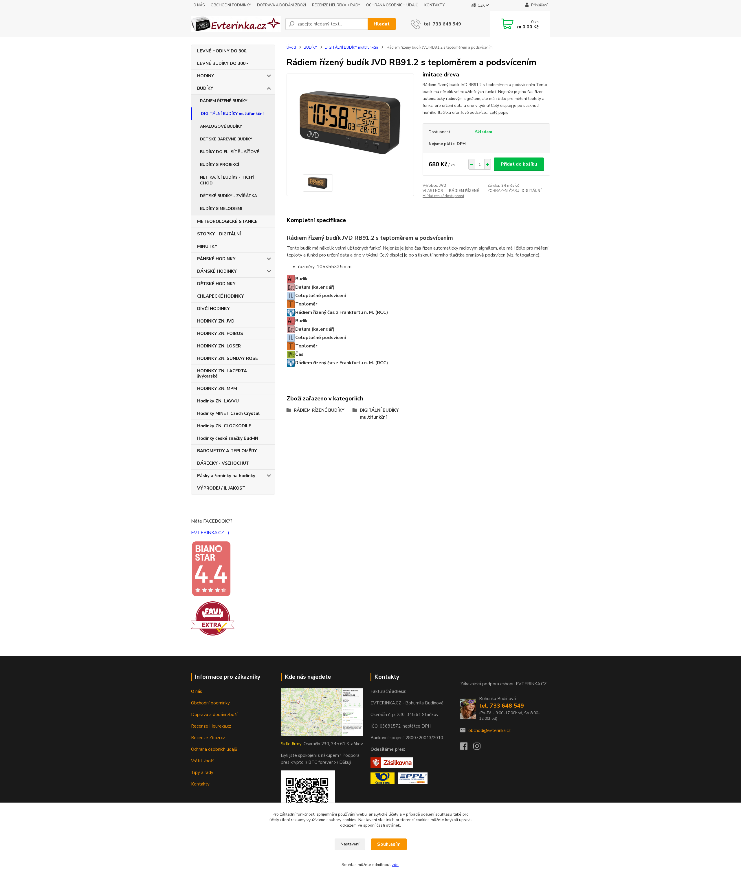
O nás (196, 691)
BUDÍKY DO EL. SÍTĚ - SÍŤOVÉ (229, 152)
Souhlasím (389, 844)
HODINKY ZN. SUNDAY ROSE (227, 358)
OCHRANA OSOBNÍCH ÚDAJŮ (392, 5)
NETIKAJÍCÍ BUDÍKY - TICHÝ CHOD (227, 180)
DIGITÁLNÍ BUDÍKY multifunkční (232, 113)
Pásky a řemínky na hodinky (226, 476)
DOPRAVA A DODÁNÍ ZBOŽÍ (281, 5)
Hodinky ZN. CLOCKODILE (224, 426)
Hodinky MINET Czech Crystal (228, 413)
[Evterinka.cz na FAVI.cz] (212, 618)
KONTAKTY (434, 5)
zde (395, 864)
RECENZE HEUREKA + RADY (336, 5)
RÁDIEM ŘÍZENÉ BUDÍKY (223, 101)
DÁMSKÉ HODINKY (217, 271)
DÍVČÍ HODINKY (213, 309)
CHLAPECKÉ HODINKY (220, 296)
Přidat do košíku (519, 164)
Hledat (382, 24)
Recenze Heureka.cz (211, 726)
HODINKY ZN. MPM (217, 388)
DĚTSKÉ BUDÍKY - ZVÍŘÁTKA (228, 196)
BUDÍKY (205, 88)
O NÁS (199, 5)
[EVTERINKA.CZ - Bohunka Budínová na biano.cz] (211, 568)
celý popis (499, 112)
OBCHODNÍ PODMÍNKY (231, 5)
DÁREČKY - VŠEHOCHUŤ (223, 463)
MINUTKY (207, 246)
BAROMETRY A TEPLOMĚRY (227, 451)
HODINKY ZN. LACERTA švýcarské (222, 373)
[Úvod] (236, 24)
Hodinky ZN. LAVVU (218, 401)
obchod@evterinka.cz (489, 730)
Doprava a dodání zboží (214, 714)
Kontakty (200, 784)
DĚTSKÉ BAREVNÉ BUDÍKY (226, 139)
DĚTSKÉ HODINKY (216, 284)
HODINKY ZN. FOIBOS (220, 333)
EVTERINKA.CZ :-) (210, 533)
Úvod (291, 47)
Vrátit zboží (202, 761)
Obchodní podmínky (210, 703)
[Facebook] (466, 748)
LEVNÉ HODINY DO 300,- (223, 51)
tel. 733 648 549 (442, 24)
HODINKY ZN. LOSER (219, 346)
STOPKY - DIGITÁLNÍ (219, 234)
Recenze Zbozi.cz (208, 738)
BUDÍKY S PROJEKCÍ (219, 164)
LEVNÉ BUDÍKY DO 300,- (222, 63)
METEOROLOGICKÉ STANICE (227, 221)
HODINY (205, 76)
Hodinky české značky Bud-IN (227, 438)
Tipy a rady (202, 772)
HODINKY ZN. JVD (215, 321)
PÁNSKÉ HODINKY (216, 259)
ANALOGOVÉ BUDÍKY (221, 126)
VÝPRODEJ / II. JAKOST (221, 488)
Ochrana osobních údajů (214, 749)
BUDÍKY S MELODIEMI (221, 208)
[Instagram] (479, 748)
